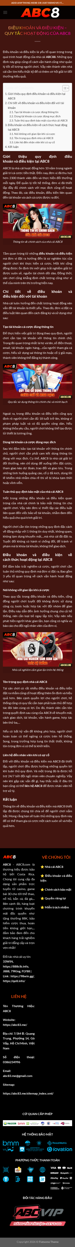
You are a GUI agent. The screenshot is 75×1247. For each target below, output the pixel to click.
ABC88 (51, 57)
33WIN (8, 961)
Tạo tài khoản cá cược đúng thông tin (36, 112)
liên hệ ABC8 (33, 786)
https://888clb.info (15, 966)
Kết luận (13, 146)
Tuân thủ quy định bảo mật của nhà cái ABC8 (41, 120)
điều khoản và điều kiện (55, 253)
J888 (6, 971)
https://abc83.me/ (15, 1024)
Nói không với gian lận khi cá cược (34, 133)
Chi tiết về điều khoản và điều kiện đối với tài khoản (36, 105)
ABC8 (7, 864)
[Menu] (5, 12)
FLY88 (26, 971)
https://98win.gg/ (22, 976)
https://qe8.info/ (14, 981)
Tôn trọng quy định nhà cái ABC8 (33, 138)
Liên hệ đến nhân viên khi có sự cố (34, 142)
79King (15, 971)
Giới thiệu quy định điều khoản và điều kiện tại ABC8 (36, 96)
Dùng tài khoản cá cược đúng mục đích (37, 116)
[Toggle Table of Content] (63, 88)
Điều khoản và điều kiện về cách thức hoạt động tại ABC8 (37, 127)
